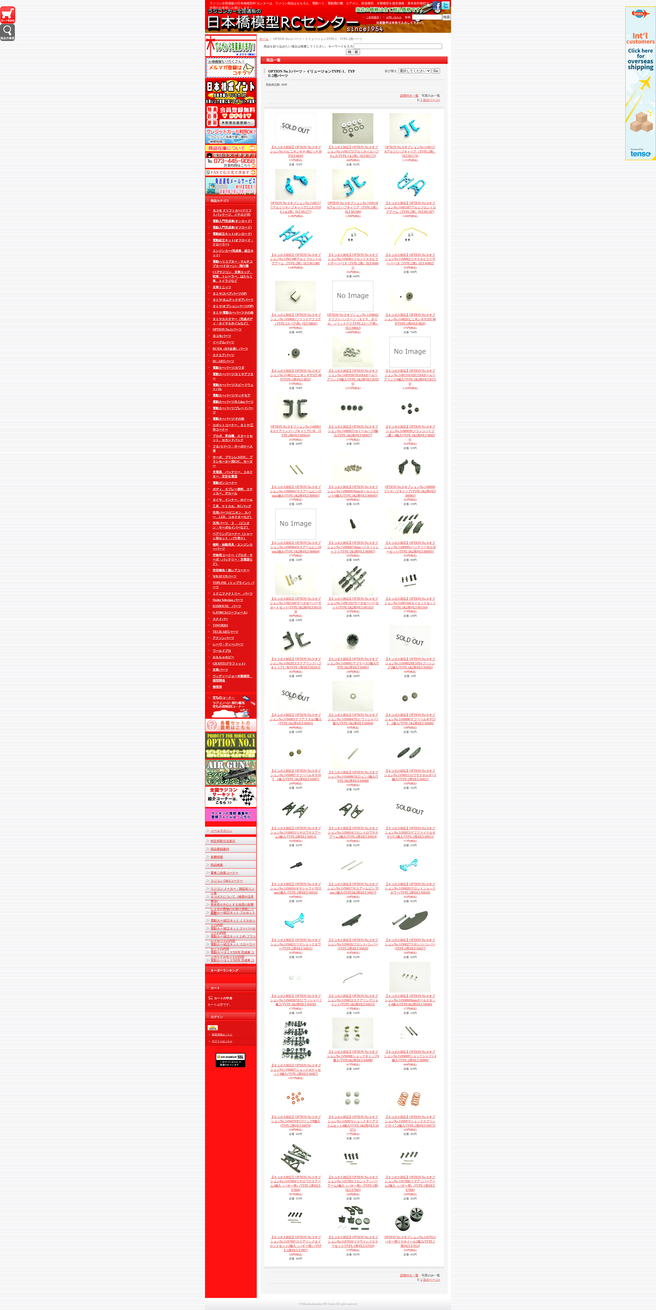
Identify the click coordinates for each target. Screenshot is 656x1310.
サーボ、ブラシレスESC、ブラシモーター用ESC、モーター (233, 461)
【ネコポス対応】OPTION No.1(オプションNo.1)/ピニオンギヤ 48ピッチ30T (296, 151)
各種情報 (217, 857)
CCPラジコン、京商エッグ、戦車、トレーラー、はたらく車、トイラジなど (233, 276)
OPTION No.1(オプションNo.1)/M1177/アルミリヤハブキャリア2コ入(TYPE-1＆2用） (295, 207)
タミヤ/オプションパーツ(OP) (233, 306)
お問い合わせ (394, 17)
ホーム (264, 39)
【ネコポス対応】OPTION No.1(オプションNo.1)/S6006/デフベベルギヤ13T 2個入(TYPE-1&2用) (410, 719)
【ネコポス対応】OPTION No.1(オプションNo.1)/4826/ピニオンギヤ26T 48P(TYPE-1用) (410, 319)
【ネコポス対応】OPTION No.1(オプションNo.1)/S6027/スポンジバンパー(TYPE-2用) (410, 944)
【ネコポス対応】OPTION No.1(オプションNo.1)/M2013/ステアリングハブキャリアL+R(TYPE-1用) (295, 663)
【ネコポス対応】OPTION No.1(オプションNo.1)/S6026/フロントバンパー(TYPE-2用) (353, 944)
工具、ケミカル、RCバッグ (232, 506)
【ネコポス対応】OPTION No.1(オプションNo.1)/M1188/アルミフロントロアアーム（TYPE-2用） (295, 259)
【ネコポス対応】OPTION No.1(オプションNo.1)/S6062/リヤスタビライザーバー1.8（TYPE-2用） (410, 259)
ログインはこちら (222, 1041)
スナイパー (220, 619)
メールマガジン (221, 831)
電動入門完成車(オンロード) (232, 221)
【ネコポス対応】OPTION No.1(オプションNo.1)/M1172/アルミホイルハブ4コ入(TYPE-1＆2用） (353, 151)
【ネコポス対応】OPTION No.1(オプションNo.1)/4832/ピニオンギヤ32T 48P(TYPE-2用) (295, 375)
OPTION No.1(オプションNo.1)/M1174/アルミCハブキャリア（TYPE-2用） (410, 151)
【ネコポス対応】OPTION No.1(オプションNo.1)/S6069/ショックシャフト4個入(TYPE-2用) (410, 1056)
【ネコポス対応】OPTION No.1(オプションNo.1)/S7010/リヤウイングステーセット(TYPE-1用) (353, 1241)
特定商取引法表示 (223, 841)
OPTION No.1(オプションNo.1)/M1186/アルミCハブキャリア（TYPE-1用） (353, 207)
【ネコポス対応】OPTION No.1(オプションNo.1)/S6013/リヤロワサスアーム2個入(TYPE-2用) (295, 832)
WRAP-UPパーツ (225, 576)
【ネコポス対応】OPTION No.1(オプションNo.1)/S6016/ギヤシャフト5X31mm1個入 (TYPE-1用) (295, 888)
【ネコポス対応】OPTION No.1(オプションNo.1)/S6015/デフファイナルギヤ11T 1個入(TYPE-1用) (410, 832)
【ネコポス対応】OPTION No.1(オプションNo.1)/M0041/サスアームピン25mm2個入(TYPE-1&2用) (295, 491)
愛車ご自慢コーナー (224, 873)
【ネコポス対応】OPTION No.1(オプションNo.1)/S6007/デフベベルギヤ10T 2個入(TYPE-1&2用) (295, 775)
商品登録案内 (220, 849)
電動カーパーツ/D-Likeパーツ (233, 402)
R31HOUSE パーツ (227, 606)
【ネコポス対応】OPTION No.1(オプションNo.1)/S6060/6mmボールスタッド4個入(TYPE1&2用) (410, 1000)
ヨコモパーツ (222, 336)
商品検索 (217, 865)
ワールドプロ (222, 651)
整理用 (217, 687)
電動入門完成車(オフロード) (232, 227)
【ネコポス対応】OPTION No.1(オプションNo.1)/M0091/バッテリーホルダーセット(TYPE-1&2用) (410, 547)
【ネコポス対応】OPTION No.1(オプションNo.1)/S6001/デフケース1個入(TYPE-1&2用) (353, 663)
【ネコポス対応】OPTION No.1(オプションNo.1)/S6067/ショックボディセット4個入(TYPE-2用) (295, 1070)
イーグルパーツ (223, 342)
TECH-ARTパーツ (225, 632)
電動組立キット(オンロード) (232, 234)
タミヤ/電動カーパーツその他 (233, 312)
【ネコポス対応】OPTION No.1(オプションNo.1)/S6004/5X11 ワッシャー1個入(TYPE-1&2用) (353, 719)
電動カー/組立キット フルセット (233, 912)
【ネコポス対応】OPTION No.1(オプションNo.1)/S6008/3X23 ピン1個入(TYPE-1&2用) (353, 777)
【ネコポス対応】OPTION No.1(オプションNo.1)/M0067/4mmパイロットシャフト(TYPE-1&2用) (353, 547)
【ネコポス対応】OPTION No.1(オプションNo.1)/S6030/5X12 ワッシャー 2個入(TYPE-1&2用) (295, 1000)
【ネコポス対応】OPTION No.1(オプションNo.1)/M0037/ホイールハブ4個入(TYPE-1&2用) (353, 431)
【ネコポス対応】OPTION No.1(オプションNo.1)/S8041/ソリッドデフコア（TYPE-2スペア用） (295, 319)
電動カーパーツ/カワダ (228, 367)
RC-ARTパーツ (223, 361)
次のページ (431, 100)
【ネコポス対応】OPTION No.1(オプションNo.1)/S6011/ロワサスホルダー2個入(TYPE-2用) (410, 775)
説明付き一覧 (409, 95)
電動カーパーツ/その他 (228, 419)
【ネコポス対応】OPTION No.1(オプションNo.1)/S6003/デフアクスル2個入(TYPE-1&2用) (296, 719)
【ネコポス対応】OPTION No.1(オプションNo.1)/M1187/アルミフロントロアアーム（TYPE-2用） (410, 207)
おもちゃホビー (223, 657)
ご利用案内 (372, 17)
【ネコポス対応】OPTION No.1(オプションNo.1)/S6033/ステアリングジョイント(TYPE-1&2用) (353, 1000)
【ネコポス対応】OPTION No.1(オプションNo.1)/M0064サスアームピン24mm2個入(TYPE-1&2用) (295, 547)
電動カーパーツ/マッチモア (231, 395)
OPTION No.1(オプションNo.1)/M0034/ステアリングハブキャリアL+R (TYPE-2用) (295, 431)
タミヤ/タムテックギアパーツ (233, 300)
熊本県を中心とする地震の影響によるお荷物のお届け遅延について (232, 909)
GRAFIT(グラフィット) (229, 663)
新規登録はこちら (222, 1034)
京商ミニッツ (222, 287)
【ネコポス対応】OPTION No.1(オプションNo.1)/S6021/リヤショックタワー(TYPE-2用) (295, 944)
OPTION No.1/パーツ (227, 329)
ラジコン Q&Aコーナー (227, 881)
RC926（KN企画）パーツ (230, 349)
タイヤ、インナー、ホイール (233, 500)
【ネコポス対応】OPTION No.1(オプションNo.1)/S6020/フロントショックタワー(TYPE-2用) (410, 888)
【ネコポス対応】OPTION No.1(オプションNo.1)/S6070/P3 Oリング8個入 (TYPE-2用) (296, 1121)
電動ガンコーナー (225, 483)
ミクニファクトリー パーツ (233, 593)
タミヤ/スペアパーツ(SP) (230, 293)
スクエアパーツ (223, 355)
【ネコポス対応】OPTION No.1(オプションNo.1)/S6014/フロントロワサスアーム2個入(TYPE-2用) (353, 832)
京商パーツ (220, 670)
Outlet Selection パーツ (228, 600)
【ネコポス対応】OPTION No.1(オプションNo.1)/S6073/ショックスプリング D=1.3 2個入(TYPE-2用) (410, 1121)
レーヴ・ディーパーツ (228, 644)
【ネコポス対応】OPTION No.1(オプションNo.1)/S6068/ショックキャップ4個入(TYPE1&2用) (353, 1056)
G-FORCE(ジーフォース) (230, 612)
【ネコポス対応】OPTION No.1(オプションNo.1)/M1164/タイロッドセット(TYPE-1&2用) (410, 603)
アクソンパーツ (223, 638)
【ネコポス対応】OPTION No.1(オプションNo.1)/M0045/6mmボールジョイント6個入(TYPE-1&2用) (353, 491)
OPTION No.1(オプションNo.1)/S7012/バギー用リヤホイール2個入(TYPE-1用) (410, 1241)
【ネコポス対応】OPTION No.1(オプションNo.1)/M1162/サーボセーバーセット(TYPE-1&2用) (353, 603)
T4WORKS (220, 625)
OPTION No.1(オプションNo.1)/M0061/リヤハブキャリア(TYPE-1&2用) (410, 491)
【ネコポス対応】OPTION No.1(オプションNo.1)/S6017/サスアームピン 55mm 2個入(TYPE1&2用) (352, 888)
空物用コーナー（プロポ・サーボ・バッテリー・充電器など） (233, 559)
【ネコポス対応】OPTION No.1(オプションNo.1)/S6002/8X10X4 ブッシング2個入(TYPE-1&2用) (410, 663)
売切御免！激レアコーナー (231, 570)
